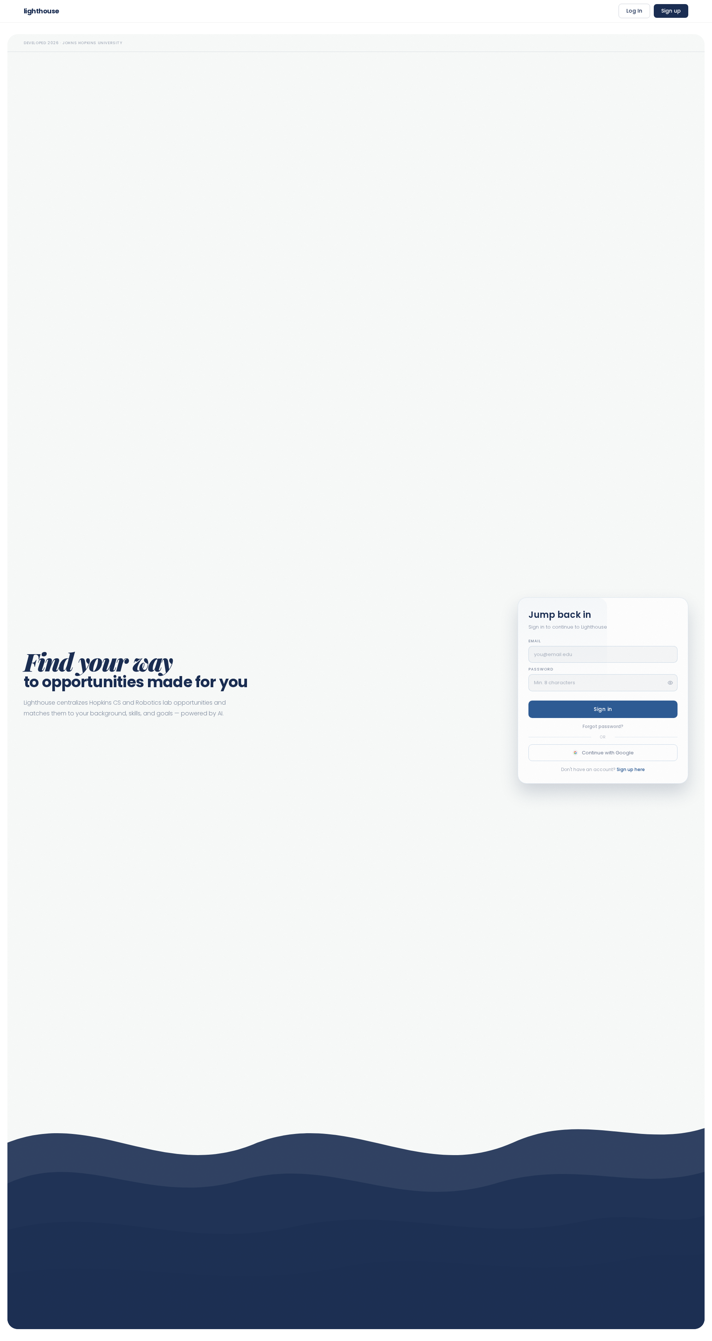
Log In (634, 10)
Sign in (603, 709)
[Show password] (670, 682)
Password (540, 669)
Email (534, 641)
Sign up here (631, 769)
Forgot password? (603, 726)
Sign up (671, 10)
